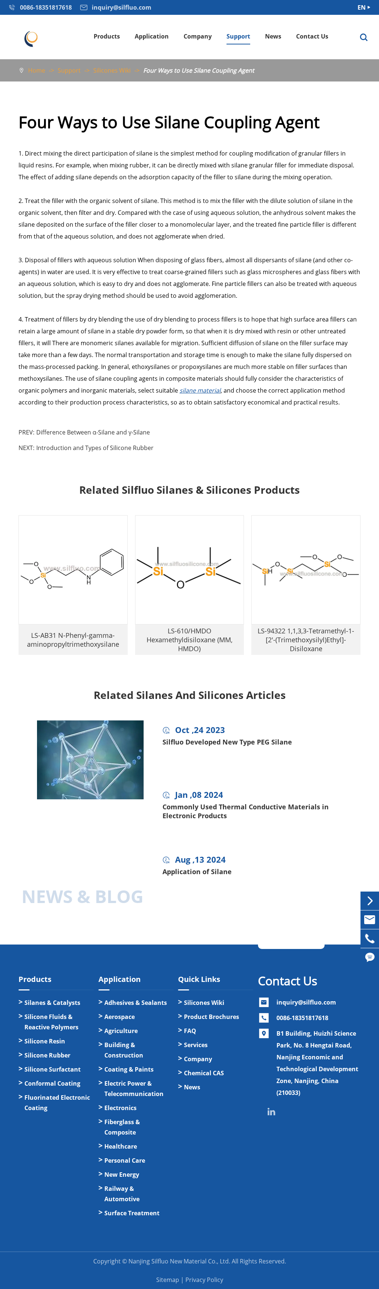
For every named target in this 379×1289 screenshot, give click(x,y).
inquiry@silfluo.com (306, 1002)
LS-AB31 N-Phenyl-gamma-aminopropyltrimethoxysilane (73, 640)
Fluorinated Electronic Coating (57, 1102)
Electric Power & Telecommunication (134, 1088)
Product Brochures (211, 1017)
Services (196, 1045)
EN (362, 7)
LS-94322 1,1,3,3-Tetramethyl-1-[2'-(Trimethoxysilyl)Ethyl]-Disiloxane (306, 639)
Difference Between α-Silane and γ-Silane (93, 432)
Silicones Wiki (112, 70)
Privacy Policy (204, 1280)
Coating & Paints (129, 1069)
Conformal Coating (52, 1083)
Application (152, 36)
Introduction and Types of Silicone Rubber (95, 448)
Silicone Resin (44, 1041)
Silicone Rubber (47, 1055)
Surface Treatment (132, 1213)
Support (238, 36)
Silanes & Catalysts (52, 1003)
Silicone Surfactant (52, 1069)
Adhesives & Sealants (135, 1003)
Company (198, 36)
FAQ (190, 1031)
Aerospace (119, 1017)
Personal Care (124, 1160)
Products (107, 36)
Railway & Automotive (122, 1194)
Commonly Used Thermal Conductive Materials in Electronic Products (245, 811)
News (273, 36)
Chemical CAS (204, 1073)
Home (36, 70)
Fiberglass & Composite (122, 1127)
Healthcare (120, 1146)
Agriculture (121, 1031)
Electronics (120, 1108)
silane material (200, 390)
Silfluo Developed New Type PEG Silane (227, 741)
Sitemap (167, 1280)
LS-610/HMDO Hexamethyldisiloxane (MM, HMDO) (189, 639)
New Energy (121, 1174)
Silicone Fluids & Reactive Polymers (51, 1022)
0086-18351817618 (302, 1018)
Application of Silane (197, 871)
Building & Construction (123, 1050)
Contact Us (312, 36)
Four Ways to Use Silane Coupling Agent (198, 70)
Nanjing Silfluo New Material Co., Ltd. (179, 1261)
